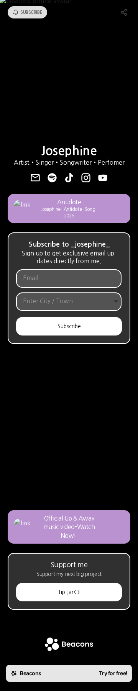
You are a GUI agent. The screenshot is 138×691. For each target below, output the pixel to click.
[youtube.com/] (102, 178)
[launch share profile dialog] (124, 12)
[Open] (116, 301)
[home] (69, 645)
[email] (35, 178)
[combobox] (63, 301)
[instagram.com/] (85, 178)
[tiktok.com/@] (69, 178)
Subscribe (69, 326)
